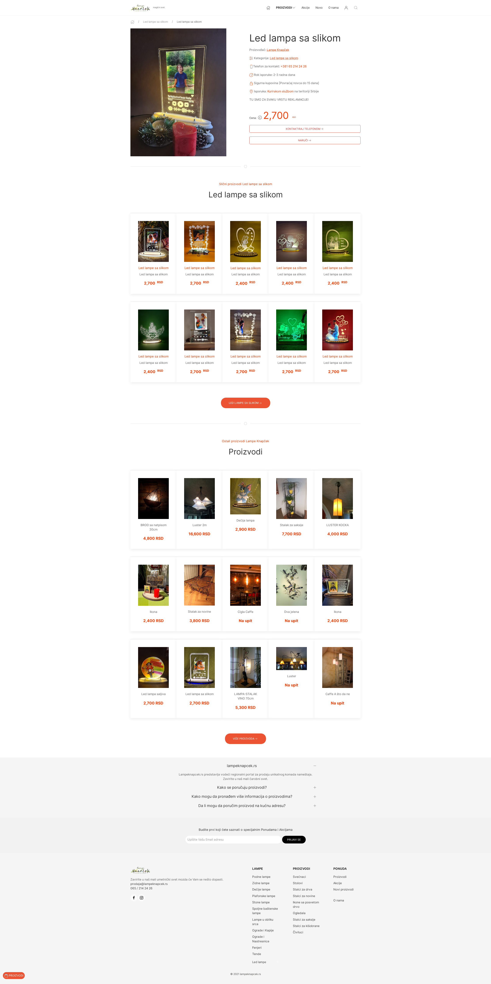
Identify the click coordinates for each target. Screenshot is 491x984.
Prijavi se (294, 839)
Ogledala (299, 913)
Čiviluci (298, 932)
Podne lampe (261, 877)
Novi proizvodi (343, 889)
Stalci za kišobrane (306, 926)
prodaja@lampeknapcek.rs (149, 884)
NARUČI (303, 140)
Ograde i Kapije (263, 930)
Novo (319, 7)
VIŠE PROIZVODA (243, 738)
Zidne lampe (260, 883)
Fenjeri (257, 947)
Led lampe (259, 962)
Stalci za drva (302, 889)
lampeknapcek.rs (242, 765)
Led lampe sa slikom (155, 21)
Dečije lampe (261, 889)
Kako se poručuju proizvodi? (242, 787)
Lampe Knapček (278, 50)
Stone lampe (261, 902)
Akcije (306, 7)
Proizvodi (284, 7)
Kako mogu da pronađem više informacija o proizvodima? (242, 796)
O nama (333, 7)
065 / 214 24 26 (141, 888)
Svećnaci (299, 877)
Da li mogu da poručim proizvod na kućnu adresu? (242, 805)
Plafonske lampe (263, 896)
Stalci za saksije (304, 919)
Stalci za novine (304, 896)
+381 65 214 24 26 (294, 66)
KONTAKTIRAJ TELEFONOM (303, 128)
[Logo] (140, 7)
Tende (256, 954)
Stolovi (298, 883)
